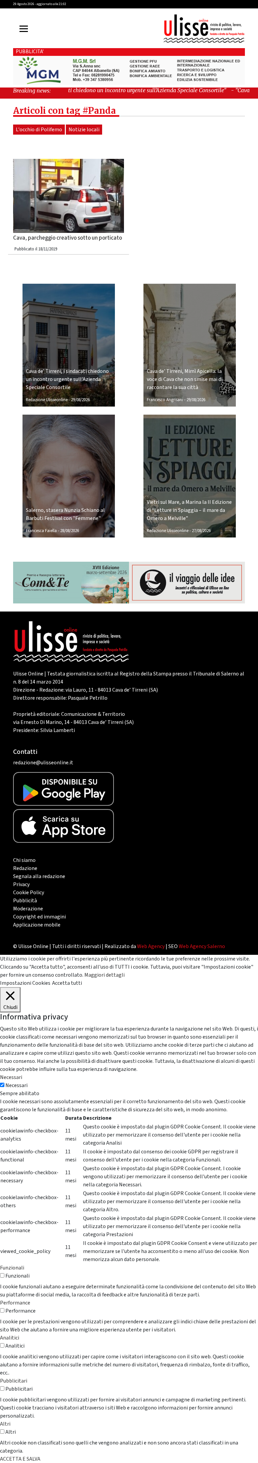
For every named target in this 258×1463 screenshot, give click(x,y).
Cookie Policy (28, 892)
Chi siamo (24, 860)
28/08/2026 (69, 531)
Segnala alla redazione (39, 876)
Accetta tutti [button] (67, 983)
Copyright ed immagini (39, 916)
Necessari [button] (11, 1077)
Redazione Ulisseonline (47, 400)
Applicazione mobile (36, 925)
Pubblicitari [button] (13, 1381)
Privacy (21, 884)
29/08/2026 (80, 400)
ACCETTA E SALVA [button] (20, 1459)
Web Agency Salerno (202, 946)
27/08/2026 (201, 531)
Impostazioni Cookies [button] (25, 983)
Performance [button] (15, 1303)
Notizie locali (84, 129)
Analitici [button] (9, 1338)
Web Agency (151, 946)
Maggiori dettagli (104, 975)
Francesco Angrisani (165, 400)
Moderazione (28, 908)
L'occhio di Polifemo (39, 129)
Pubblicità (25, 900)
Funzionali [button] (12, 1268)
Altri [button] (5, 1424)
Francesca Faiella (41, 531)
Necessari (16, 1085)
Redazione (25, 868)
